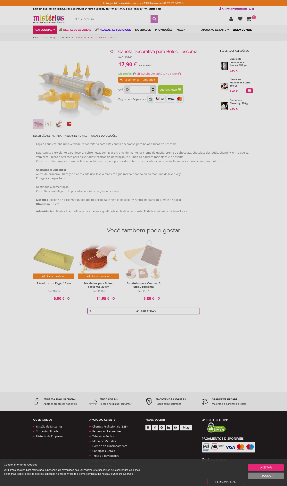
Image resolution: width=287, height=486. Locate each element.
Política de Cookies (121, 473)
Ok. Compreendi (141, 123)
